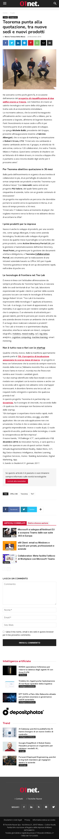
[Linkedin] (31, 807)
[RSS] (38, 807)
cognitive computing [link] (21, 337)
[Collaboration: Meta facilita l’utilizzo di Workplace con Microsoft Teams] (9, 559)
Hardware (22, 675)
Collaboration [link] (42, 254)
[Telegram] (46, 807)
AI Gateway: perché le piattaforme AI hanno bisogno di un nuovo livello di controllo (36, 732)
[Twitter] (53, 807)
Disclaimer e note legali (13, 820)
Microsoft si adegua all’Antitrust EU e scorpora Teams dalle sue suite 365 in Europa (36, 532)
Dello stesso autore (38, 523)
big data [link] (43, 333)
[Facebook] (24, 807)
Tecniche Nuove (35, 798)
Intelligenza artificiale (17, 661)
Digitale (6, 562)
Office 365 (14, 494)
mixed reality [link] (28, 333)
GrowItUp (8, 402)
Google (22, 751)
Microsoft (7, 536)
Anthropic (22, 765)
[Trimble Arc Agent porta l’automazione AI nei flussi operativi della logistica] (9, 684)
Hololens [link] (16, 333)
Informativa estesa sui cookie (44, 820)
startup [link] (41, 347)
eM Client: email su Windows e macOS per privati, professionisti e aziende (36, 545)
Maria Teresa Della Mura (15, 37)
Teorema (24, 494)
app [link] (38, 416)
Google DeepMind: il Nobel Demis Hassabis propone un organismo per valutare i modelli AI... (36, 746)
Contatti (19, 798)
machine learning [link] (40, 337)
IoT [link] (37, 333)
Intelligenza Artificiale (27, 686)
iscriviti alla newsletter (17, 481)
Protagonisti (13, 17)
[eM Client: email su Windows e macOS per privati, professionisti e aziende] (9, 546)
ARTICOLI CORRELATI (14, 523)
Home (5, 13)
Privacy (27, 820)
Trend (6, 723)
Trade (12, 13)
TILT (32, 494)
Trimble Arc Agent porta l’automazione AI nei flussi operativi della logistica (37, 682)
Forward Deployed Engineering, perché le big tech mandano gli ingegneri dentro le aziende (37, 760)
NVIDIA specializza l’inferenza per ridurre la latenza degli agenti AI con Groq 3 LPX (36, 670)
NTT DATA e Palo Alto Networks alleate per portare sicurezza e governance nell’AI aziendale (37, 697)
